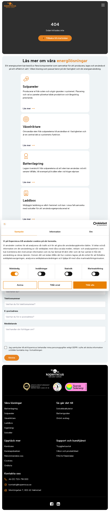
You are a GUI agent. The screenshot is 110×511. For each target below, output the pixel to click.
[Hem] (55, 373)
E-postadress (11, 311)
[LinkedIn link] (58, 504)
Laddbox (8, 423)
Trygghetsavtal (63, 446)
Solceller (8, 432)
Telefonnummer (12, 298)
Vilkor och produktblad (67, 451)
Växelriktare (10, 418)
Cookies (8, 460)
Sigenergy (9, 428)
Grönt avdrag (62, 418)
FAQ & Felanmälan (65, 456)
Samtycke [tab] (19, 232)
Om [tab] (91, 232)
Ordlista (8, 465)
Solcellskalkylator (64, 408)
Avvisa (20, 285)
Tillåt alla (90, 285)
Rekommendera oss (13, 456)
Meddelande (10, 323)
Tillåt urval (55, 285)
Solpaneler (9, 413)
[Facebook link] (51, 504)
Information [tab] (55, 232)
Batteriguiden (63, 413)
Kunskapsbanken (12, 451)
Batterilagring (11, 408)
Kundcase (9, 446)
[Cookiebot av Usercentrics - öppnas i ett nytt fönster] (95, 224)
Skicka (11, 357)
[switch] (41, 274)
